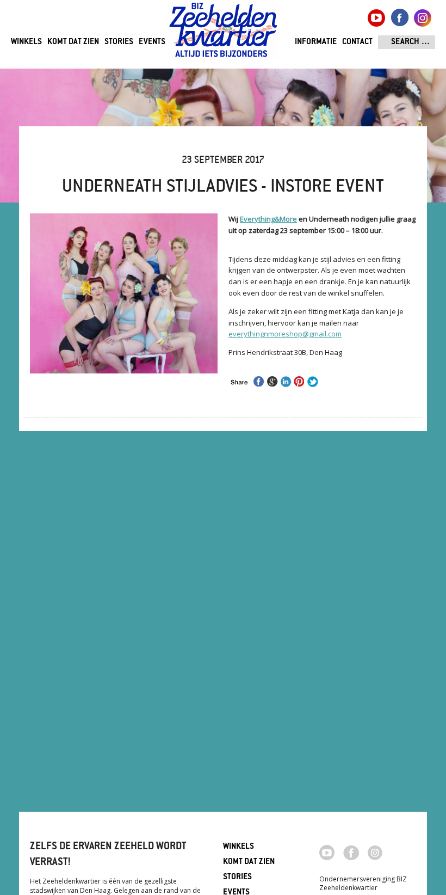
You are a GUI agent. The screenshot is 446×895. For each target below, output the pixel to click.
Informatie (316, 42)
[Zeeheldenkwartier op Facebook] (351, 852)
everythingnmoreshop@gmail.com (285, 334)
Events (152, 42)
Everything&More (268, 219)
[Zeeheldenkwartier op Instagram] (375, 852)
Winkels (26, 42)
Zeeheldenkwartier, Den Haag (223, 34)
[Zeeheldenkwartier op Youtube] (327, 851)
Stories (118, 42)
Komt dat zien (73, 42)
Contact (357, 42)
